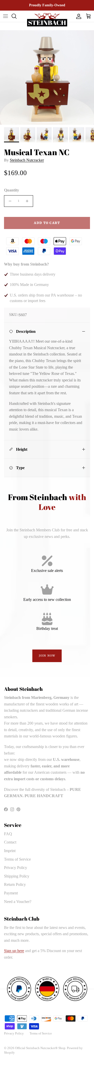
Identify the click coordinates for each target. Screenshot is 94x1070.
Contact (10, 842)
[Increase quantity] (28, 201)
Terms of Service (17, 859)
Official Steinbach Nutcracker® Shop (40, 1048)
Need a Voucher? (17, 901)
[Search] (16, 16)
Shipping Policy (16, 876)
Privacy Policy (15, 867)
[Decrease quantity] (8, 201)
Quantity (11, 190)
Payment (11, 893)
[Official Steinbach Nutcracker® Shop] (47, 19)
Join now (47, 656)
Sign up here (14, 951)
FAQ (8, 834)
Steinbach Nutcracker (27, 160)
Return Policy (15, 884)
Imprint (10, 851)
